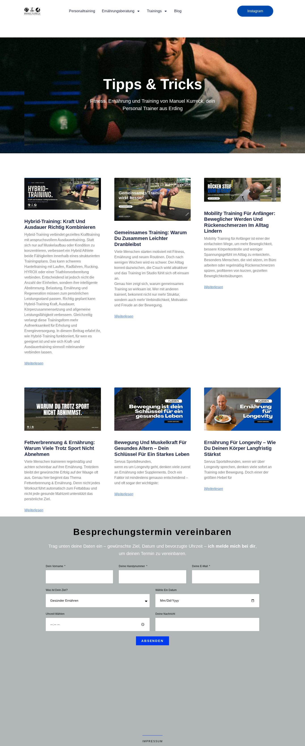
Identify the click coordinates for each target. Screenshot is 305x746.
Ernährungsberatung (118, 11)
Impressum (152, 741)
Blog (178, 11)
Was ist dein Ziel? (57, 590)
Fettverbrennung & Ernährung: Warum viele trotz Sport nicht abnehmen (59, 448)
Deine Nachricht (165, 614)
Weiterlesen (33, 363)
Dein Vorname (55, 566)
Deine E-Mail (200, 566)
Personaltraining (82, 11)
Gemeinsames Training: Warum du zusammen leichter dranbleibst (150, 238)
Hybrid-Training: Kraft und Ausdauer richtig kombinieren (59, 224)
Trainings (154, 11)
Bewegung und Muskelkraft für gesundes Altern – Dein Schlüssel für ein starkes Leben (151, 448)
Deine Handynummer (132, 566)
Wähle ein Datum (166, 590)
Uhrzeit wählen (55, 614)
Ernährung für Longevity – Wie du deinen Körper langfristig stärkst (240, 448)
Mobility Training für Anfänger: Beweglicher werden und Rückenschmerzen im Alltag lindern (239, 222)
